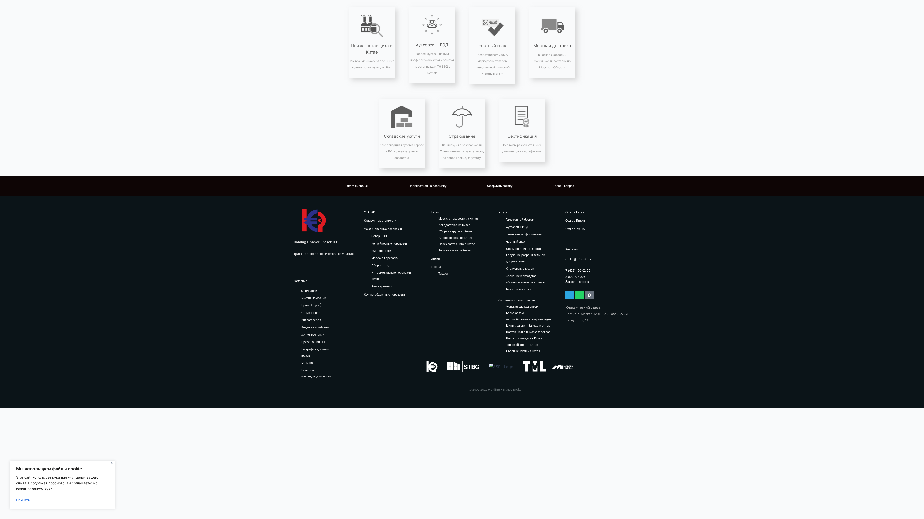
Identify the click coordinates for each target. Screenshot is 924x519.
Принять (23, 500)
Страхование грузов (520, 268)
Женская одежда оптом (522, 307)
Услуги (502, 212)
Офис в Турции (575, 229)
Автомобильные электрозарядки (528, 319)
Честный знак (492, 45)
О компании (309, 291)
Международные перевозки (383, 229)
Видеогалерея (311, 320)
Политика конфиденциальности (316, 373)
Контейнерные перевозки (389, 243)
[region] (63, 485)
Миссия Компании (313, 298)
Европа (436, 267)
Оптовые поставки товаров (516, 300)
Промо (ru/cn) (311, 305)
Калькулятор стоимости (380, 220)
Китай (435, 212)
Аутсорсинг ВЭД (432, 45)
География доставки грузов (315, 352)
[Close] (112, 463)
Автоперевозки (382, 286)
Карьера (307, 363)
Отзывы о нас (310, 313)
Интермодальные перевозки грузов (391, 276)
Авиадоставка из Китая (454, 225)
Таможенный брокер (520, 219)
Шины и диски (515, 325)
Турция (443, 274)
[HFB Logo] (314, 220)
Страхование (462, 136)
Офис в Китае (574, 212)
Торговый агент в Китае (455, 250)
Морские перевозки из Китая (458, 219)
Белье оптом (515, 313)
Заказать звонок (577, 281)
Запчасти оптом (539, 325)
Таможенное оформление (524, 234)
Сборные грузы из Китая (456, 231)
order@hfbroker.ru (579, 259)
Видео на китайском (315, 327)
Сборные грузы (382, 265)
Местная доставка (552, 45)
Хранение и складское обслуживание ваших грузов (525, 279)
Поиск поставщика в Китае (457, 244)
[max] (589, 295)
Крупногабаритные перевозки (384, 294)
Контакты (571, 249)
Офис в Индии (575, 220)
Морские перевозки (385, 258)
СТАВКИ (369, 212)
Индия (435, 259)
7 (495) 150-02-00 (577, 270)
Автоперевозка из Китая (455, 238)
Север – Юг (379, 236)
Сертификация (522, 136)
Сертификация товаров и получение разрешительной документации (525, 255)
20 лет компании (312, 335)
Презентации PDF (313, 342)
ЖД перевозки (381, 251)
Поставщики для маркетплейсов (528, 332)
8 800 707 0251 (576, 276)
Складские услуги (402, 136)
